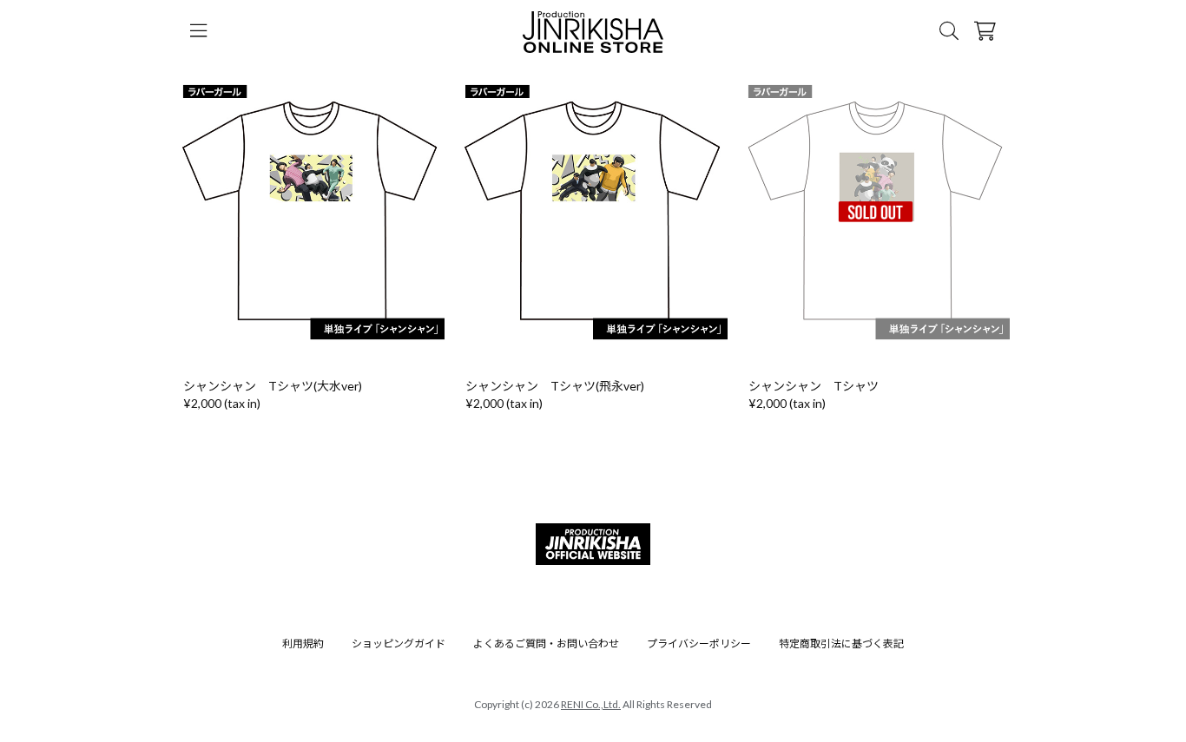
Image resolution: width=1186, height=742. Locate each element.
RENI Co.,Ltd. (591, 704)
